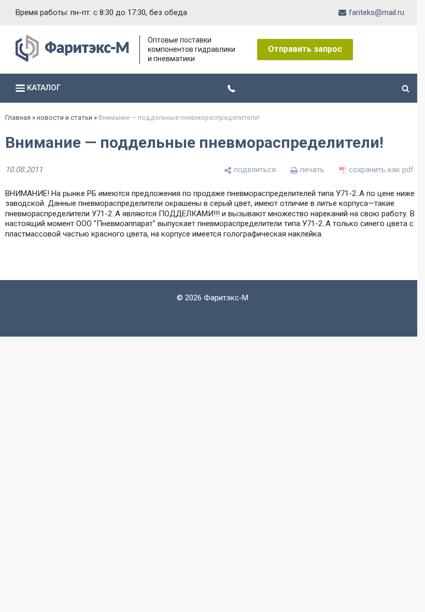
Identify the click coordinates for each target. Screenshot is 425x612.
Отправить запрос (305, 49)
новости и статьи (64, 117)
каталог (43, 87)
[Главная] (72, 59)
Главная (18, 117)
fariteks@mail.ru (368, 12)
